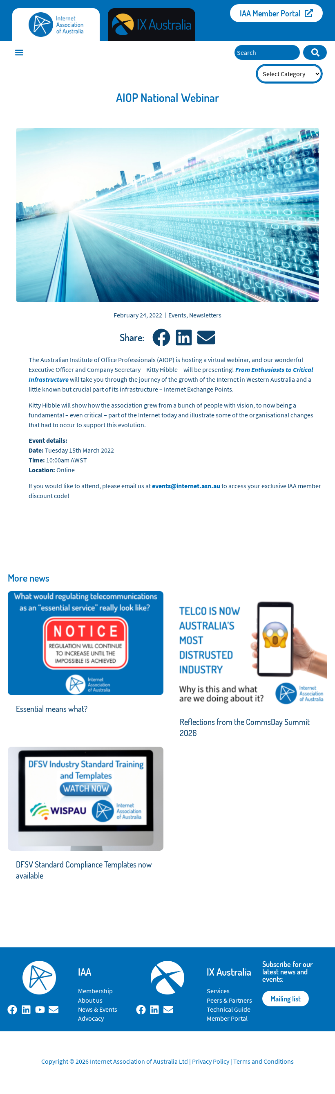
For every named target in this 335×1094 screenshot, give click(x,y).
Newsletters (205, 315)
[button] (19, 52)
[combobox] (267, 52)
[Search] (315, 52)
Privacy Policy (210, 1061)
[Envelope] (53, 1010)
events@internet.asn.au (186, 486)
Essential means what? (51, 708)
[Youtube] (40, 1010)
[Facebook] (13, 1010)
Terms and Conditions (263, 1061)
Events (177, 315)
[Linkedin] (26, 1010)
